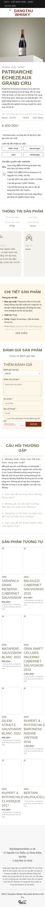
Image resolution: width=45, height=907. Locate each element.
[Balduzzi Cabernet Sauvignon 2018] (33, 560)
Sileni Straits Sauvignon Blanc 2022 (11, 727)
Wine (21, 67)
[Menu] (3, 13)
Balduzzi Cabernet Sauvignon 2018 (33, 587)
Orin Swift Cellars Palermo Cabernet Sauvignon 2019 (33, 659)
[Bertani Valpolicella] (33, 772)
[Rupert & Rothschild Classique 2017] (11, 772)
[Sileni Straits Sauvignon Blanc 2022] (11, 700)
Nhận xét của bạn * (12, 379)
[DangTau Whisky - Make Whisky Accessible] (22, 12)
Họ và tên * (8, 399)
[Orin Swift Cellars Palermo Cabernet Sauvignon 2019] (33, 628)
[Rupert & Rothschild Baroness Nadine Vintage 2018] (33, 700)
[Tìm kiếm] (42, 12)
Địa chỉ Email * (10, 409)
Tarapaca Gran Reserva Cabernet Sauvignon (11, 589)
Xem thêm (21, 333)
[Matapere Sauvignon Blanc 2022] (11, 628)
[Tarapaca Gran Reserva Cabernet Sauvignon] (11, 560)
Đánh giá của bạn (11, 370)
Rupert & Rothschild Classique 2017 (12, 799)
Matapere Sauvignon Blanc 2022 (11, 653)
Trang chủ (9, 67)
